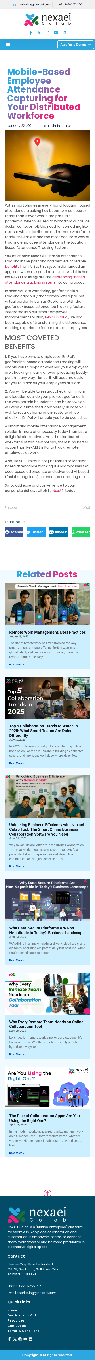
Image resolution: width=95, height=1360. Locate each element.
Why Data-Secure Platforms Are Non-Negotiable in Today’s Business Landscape (47, 930)
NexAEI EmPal (56, 317)
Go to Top (47, 1189)
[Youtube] (56, 33)
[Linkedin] (64, 33)
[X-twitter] (39, 33)
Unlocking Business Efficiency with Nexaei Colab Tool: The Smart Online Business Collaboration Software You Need (46, 829)
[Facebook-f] (31, 33)
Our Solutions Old (22, 1315)
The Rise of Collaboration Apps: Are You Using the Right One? (44, 1118)
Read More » (16, 664)
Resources (16, 1320)
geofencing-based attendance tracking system (45, 280)
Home (12, 1310)
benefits (12, 266)
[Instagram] (47, 33)
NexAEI (58, 490)
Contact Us (17, 1325)
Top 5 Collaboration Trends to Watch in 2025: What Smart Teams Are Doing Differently (43, 731)
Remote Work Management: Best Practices (47, 632)
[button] (7, 44)
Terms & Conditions (23, 1331)
